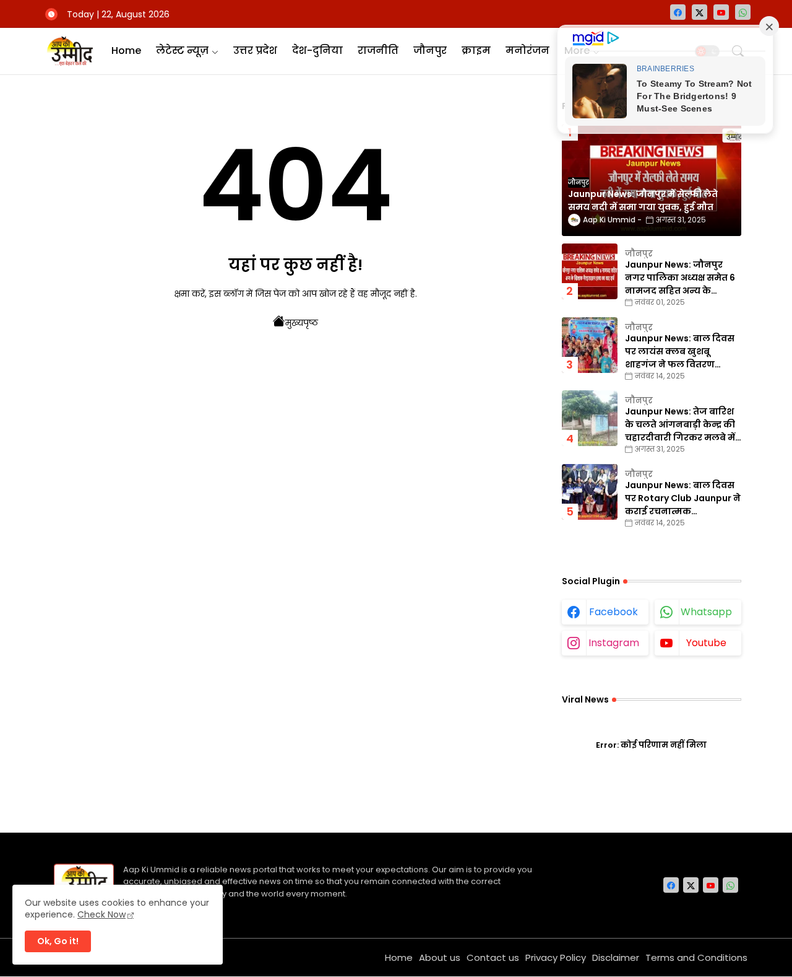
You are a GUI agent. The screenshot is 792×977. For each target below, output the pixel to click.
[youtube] (721, 12)
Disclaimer (615, 957)
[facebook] (678, 12)
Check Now (101, 914)
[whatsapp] (743, 12)
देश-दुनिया (317, 50)
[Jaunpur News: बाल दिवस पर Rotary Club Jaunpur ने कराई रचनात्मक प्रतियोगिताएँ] (590, 492)
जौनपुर (430, 50)
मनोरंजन (527, 50)
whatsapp (706, 612)
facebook (613, 612)
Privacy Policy (555, 957)
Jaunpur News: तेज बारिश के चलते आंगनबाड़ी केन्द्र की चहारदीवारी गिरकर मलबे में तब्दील (680, 424)
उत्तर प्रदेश (255, 50)
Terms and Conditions (696, 957)
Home (126, 50)
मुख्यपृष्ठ (301, 323)
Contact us (493, 957)
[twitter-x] (699, 12)
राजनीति (378, 50)
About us (439, 957)
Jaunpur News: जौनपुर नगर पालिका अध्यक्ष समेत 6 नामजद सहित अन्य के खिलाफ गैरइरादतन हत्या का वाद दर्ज (681, 277)
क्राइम (476, 50)
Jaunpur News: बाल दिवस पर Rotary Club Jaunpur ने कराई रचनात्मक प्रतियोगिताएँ (683, 498)
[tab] (126, 51)
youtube (706, 643)
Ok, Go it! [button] (58, 941)
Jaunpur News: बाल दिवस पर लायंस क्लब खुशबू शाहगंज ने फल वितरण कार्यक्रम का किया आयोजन (679, 351)
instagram (613, 643)
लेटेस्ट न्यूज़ (182, 50)
